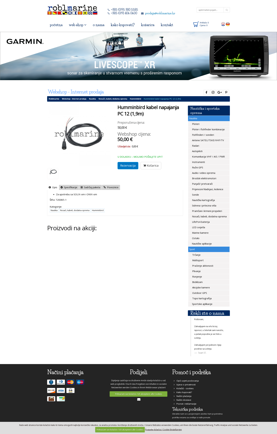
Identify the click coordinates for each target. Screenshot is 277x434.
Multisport (198, 260)
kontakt (167, 25)
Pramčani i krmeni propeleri (206, 211)
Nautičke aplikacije (201, 243)
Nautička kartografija (203, 200)
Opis (54, 187)
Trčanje (196, 254)
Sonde (195, 194)
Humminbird (135, 99)
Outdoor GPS (199, 292)
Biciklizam (197, 282)
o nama (98, 25)
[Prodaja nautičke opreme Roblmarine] (72, 9)
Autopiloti (196, 151)
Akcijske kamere (201, 287)
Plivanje (196, 271)
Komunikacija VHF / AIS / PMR (208, 156)
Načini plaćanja (183, 396)
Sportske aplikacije (201, 303)
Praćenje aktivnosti (202, 265)
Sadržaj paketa (91, 187)
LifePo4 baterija (200, 221)
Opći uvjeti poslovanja (187, 380)
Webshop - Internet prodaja (74, 99)
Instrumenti (198, 162)
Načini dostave (183, 399)
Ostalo (195, 238)
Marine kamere (200, 232)
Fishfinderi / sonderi (202, 134)
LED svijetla (198, 227)
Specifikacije (70, 187)
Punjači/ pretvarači (202, 183)
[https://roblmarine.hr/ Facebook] (206, 92)
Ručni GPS (197, 167)
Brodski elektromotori (203, 178)
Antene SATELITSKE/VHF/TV (207, 140)
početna (56, 25)
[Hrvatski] (223, 24)
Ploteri (195, 123)
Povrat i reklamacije (185, 403)
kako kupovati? (123, 25)
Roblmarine (54, 99)
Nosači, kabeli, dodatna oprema (113, 99)
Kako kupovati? (183, 392)
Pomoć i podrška (191, 372)
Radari (195, 145)
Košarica (152, 165)
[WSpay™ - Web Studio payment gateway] (70, 391)
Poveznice (112, 187)
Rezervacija (128, 165)
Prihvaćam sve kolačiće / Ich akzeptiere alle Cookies (138, 394)
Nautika (92, 99)
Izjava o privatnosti (185, 384)
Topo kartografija (202, 298)
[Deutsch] (228, 24)
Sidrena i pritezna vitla (203, 205)
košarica (147, 25)
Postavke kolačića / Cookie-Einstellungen (163, 429)
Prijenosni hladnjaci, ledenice (207, 189)
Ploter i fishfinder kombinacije (208, 129)
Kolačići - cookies (184, 388)
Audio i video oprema (203, 172)
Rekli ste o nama (207, 313)
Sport (192, 249)
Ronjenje (197, 276)
